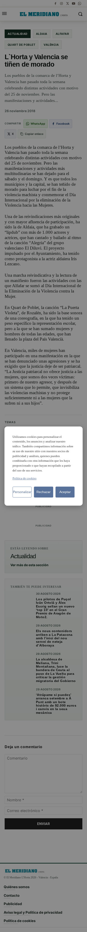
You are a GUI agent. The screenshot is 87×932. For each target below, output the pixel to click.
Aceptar (65, 492)
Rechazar (43, 492)
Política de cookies (24, 478)
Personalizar (22, 492)
